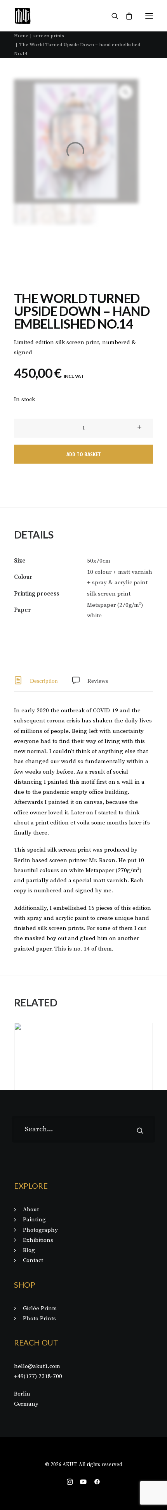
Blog (29, 1250)
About (31, 1209)
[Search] (111, 15)
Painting (34, 1219)
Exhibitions (38, 1240)
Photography (40, 1230)
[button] (149, 15)
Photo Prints (39, 1318)
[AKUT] (22, 15)
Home (21, 36)
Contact (33, 1260)
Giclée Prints (40, 1308)
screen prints (48, 36)
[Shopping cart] (125, 15)
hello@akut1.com (37, 1366)
